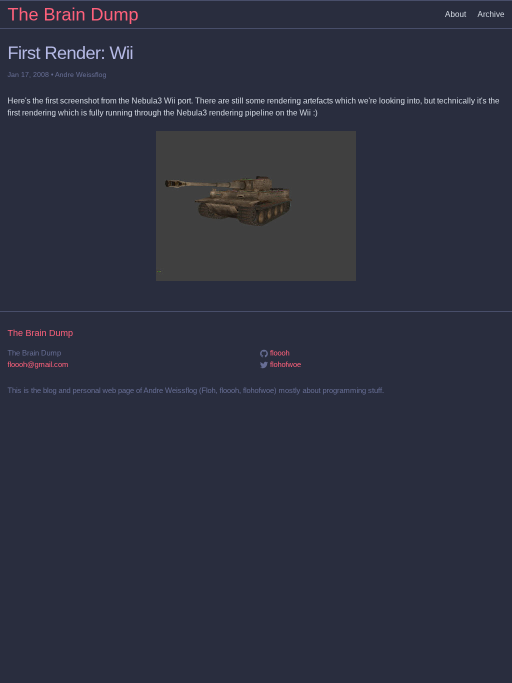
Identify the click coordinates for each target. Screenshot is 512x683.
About (455, 14)
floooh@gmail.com (38, 364)
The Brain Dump (73, 14)
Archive (491, 14)
